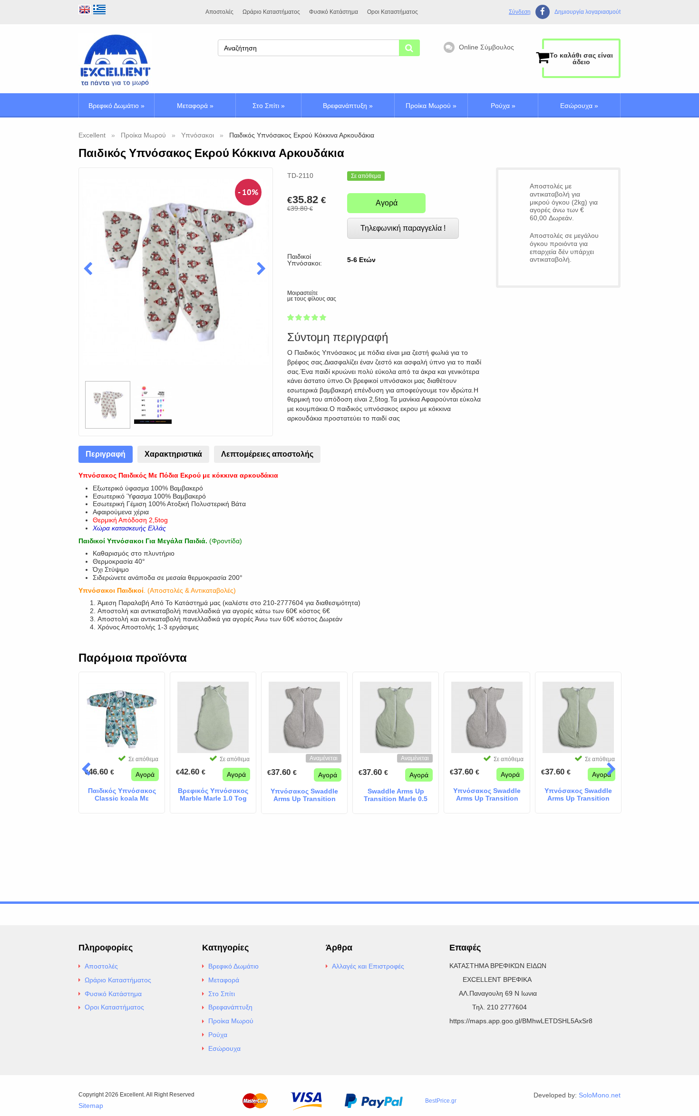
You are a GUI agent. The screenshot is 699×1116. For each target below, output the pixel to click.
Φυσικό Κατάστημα (333, 12)
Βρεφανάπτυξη (348, 105)
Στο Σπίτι (268, 105)
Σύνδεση (520, 12)
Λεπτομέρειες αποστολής (267, 454)
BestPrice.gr (440, 1100)
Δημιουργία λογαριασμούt (587, 12)
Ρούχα (503, 105)
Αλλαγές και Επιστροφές (368, 966)
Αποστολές (219, 12)
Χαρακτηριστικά (173, 454)
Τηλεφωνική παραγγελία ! (403, 228)
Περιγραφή (106, 454)
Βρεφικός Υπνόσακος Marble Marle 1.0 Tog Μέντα (213, 795)
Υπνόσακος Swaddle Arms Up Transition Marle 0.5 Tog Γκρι (304, 795)
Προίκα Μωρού (431, 105)
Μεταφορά (195, 105)
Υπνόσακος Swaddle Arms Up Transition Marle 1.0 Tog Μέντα (578, 795)
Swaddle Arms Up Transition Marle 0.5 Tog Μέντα (395, 795)
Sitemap (90, 1105)
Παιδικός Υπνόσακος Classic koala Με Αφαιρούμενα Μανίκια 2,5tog (121, 795)
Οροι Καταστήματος (392, 12)
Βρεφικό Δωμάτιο (116, 105)
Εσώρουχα (579, 105)
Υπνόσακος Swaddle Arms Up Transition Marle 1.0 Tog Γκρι (487, 795)
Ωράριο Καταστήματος (271, 12)
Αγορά (387, 203)
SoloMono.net (600, 1095)
